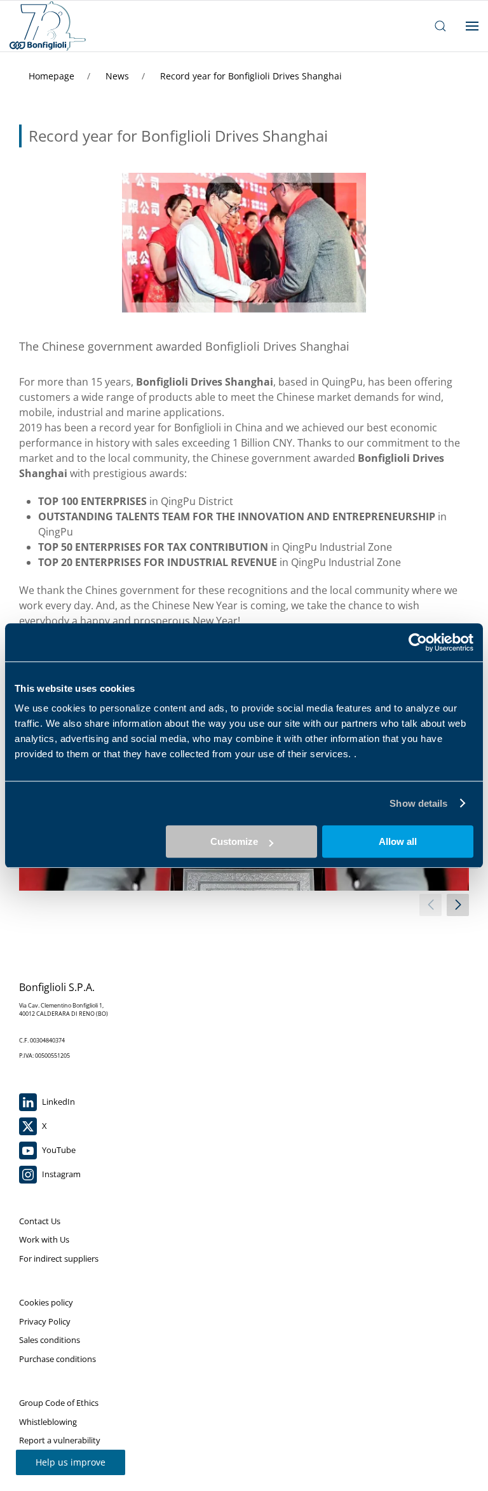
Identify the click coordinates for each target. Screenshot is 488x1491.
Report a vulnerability (59, 1440)
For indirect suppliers (58, 1258)
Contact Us (39, 1221)
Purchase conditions (57, 1359)
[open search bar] (440, 26)
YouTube (58, 1150)
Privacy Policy (45, 1321)
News (118, 76)
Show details (418, 803)
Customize (234, 841)
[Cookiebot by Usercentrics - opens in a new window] (417, 642)
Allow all (398, 841)
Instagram (60, 1174)
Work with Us (44, 1239)
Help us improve (70, 1462)
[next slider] (458, 905)
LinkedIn (57, 1101)
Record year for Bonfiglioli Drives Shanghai (251, 76)
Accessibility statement (62, 1459)
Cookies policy (46, 1302)
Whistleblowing (48, 1421)
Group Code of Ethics (58, 1402)
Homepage (53, 76)
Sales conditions (49, 1340)
